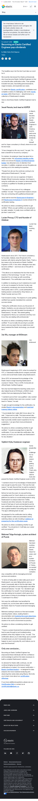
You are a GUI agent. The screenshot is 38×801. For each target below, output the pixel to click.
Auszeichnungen (10, 730)
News (16, 42)
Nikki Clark (7, 52)
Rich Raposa (15, 52)
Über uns (7, 705)
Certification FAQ (7, 684)
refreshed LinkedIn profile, (24, 158)
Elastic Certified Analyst (10, 669)
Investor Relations (11, 725)
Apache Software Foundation (18, 786)
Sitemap (19, 764)
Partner (7, 715)
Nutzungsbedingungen (15, 762)
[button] (33, 30)
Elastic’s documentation (15, 407)
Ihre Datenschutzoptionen (27, 792)
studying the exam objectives (25, 616)
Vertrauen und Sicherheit (13, 720)
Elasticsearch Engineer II (13, 200)
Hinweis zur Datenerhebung (11, 792)
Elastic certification (18, 89)
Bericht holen (33, 1)
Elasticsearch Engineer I (25, 198)
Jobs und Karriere (10, 710)
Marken (6, 762)
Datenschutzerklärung (10, 764)
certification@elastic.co (10, 686)
